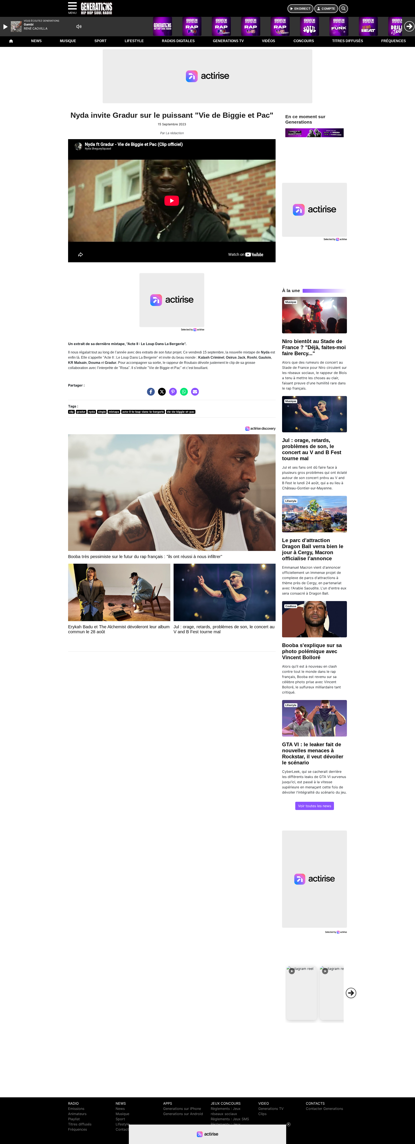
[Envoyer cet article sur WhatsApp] (183, 394)
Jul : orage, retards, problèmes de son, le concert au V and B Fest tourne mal (311, 449)
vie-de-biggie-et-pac (180, 411)
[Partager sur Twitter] (161, 394)
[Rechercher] (343, 8)
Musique (68, 41)
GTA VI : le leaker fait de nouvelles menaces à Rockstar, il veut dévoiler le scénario (312, 753)
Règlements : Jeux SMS (230, 1119)
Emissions (76, 1108)
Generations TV (228, 41)
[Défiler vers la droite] (351, 993)
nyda (92, 411)
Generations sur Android (183, 1114)
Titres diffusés (347, 41)
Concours (304, 41)
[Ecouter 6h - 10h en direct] (314, 132)
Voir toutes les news (314, 806)
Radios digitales (178, 41)
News (36, 41)
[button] (302, 993)
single (102, 411)
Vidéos (268, 41)
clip (71, 411)
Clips (262, 1114)
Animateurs (77, 1114)
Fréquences (393, 41)
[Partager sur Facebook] (150, 394)
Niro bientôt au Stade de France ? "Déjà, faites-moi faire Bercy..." (314, 347)
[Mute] (79, 26)
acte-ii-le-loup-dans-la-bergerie (143, 411)
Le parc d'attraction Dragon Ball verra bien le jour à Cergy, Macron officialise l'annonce (312, 549)
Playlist (74, 1119)
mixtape (114, 411)
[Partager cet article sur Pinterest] (172, 394)
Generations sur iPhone (182, 1108)
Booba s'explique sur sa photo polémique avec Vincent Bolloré (312, 651)
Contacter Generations (324, 1108)
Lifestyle (134, 41)
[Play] (6, 26)
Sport (100, 41)
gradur (81, 411)
